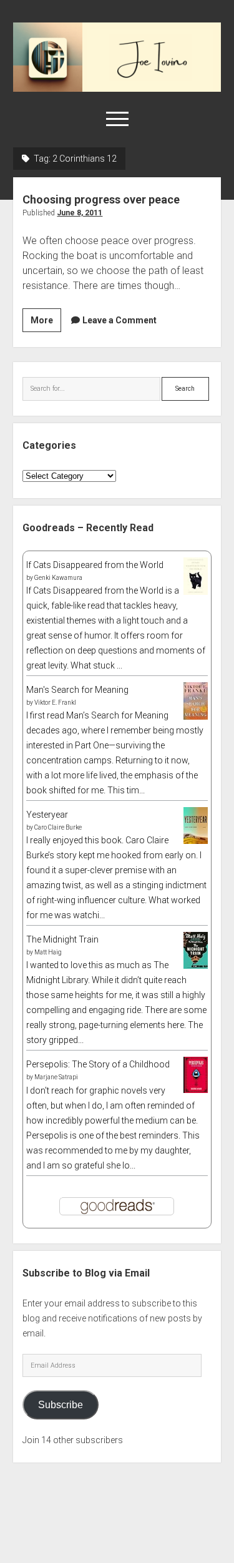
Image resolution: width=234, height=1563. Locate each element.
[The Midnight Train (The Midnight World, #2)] (195, 966)
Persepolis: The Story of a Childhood (98, 1064)
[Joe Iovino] (117, 87)
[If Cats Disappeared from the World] (195, 592)
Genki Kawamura (58, 577)
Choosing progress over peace (101, 199)
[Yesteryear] (195, 841)
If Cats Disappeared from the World (94, 565)
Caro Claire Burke (58, 827)
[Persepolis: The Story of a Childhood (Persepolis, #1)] (195, 1090)
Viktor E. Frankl (55, 702)
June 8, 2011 (79, 212)
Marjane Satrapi (56, 1077)
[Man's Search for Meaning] (195, 717)
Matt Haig (48, 952)
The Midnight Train (62, 939)
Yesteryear (47, 815)
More (46, 323)
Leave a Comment (119, 320)
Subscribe (60, 1404)
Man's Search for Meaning (77, 690)
